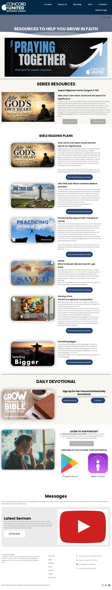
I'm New (48, 4)
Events (52, 567)
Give (90, 4)
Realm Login (101, 10)
